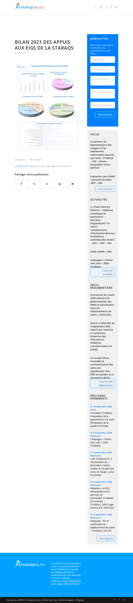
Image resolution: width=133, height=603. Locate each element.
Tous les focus (105, 188)
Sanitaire (51, 166)
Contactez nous (33, 600)
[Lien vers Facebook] (106, 7)
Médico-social (37, 166)
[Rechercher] (95, 7)
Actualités (20, 53)
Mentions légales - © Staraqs (71, 600)
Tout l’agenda (106, 538)
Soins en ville (64, 166)
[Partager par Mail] (72, 183)
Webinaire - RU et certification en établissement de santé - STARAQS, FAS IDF (102, 525)
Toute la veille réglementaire (105, 383)
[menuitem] (95, 7)
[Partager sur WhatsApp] (47, 183)
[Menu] (101, 7)
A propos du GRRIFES (16, 600)
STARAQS (37, 159)
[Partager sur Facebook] (21, 183)
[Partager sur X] (34, 183)
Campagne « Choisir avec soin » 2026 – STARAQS (101, 263)
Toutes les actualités (107, 272)
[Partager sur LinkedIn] (60, 183)
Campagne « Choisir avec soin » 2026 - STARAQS (100, 442)
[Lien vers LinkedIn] (115, 7)
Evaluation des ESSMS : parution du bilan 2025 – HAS (102, 179)
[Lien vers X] (111, 7)
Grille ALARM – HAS (100, 251)
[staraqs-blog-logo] (29, 7)
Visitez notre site (49, 600)
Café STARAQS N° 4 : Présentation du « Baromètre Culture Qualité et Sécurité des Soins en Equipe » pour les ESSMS (102, 467)
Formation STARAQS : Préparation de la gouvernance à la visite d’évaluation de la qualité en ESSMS (102, 419)
